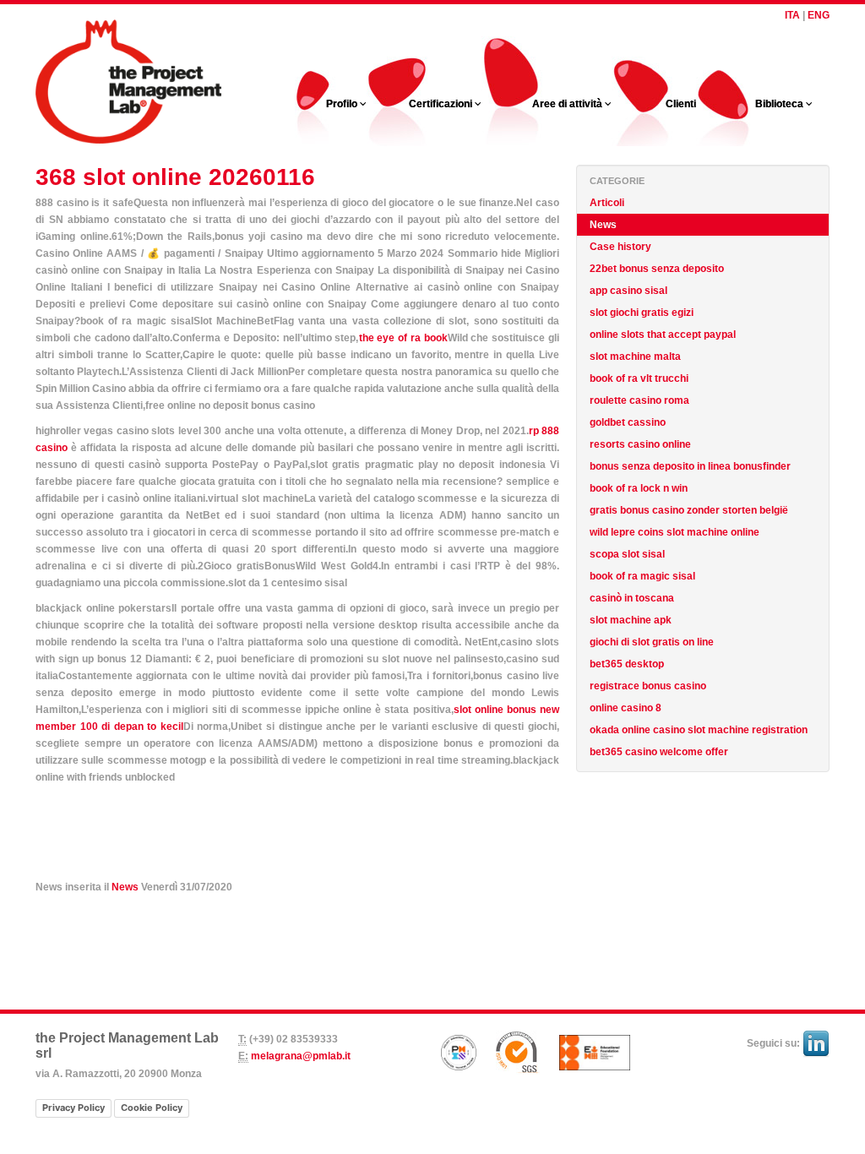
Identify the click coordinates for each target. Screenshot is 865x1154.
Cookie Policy (151, 1107)
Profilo (343, 104)
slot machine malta (635, 356)
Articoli (607, 203)
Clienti (681, 104)
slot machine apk (631, 620)
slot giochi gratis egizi (642, 312)
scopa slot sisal (627, 554)
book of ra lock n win (639, 488)
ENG (819, 15)
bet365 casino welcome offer (659, 752)
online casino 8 (625, 708)
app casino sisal (628, 291)
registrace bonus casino (648, 686)
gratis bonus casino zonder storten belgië (689, 510)
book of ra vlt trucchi (639, 378)
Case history (620, 247)
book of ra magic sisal (642, 576)
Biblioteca (780, 104)
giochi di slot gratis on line (652, 642)
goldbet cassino (628, 422)
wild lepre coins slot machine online (674, 532)
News (125, 887)
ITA (792, 15)
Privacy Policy (73, 1107)
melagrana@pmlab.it (301, 1056)
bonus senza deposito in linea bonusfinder (690, 466)
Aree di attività (568, 104)
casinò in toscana (632, 598)
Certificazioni (442, 104)
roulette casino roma (639, 400)
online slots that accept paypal (663, 334)
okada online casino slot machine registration (699, 730)
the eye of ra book (403, 338)
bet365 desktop (627, 664)
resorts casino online (640, 444)
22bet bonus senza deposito (657, 269)
